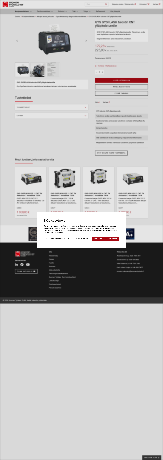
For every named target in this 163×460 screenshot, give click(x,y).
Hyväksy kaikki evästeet (105, 239)
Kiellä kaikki (82, 239)
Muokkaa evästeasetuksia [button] (58, 239)
